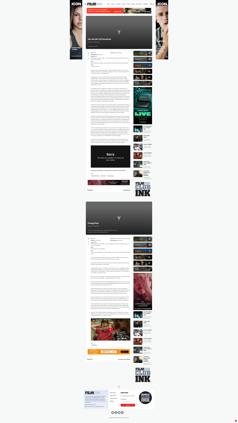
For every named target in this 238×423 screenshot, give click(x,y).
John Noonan (103, 175)
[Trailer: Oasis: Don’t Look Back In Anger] (137, 164)
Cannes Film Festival (95, 175)
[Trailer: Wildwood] (137, 155)
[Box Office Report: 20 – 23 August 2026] (137, 128)
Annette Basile (94, 345)
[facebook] (88, 53)
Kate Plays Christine (109, 116)
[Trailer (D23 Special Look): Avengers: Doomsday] (137, 173)
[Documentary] (142, 53)
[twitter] (88, 56)
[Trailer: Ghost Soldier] (137, 138)
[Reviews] (142, 77)
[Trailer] (142, 83)
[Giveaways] (142, 65)
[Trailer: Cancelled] (137, 147)
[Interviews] (142, 71)
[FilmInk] (94, 4)
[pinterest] (88, 58)
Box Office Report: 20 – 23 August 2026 (147, 128)
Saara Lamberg (110, 175)
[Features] (142, 59)
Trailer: (147, 144)
